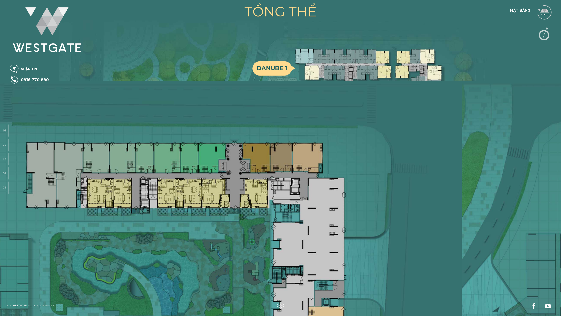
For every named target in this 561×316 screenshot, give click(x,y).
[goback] (535, 9)
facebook (505, 8)
